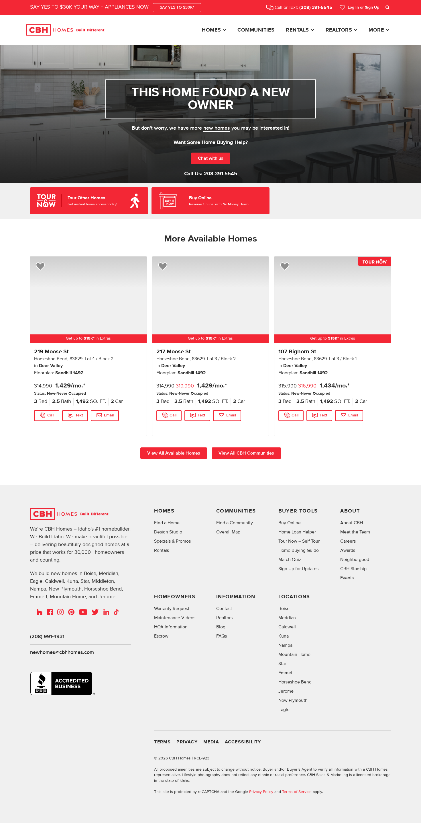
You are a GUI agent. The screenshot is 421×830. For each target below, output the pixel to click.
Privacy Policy (261, 791)
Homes (211, 30)
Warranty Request (171, 608)
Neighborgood (354, 559)
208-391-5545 (220, 174)
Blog (220, 627)
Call (50, 415)
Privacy (186, 742)
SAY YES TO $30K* (177, 7)
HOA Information (171, 627)
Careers (348, 541)
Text (79, 415)
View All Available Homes (173, 453)
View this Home (48, 426)
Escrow (161, 636)
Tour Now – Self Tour (299, 541)
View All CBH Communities (246, 453)
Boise (284, 608)
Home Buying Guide (298, 550)
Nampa (285, 645)
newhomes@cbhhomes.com (62, 652)
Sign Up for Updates (298, 569)
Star (282, 664)
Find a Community (234, 523)
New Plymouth (293, 700)
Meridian (287, 618)
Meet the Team (355, 532)
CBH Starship (353, 569)
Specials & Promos (172, 541)
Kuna (283, 636)
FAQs (221, 636)
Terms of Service (297, 791)
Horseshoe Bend (295, 682)
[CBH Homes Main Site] (65, 30)
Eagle (284, 709)
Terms (162, 742)
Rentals (297, 30)
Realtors (339, 30)
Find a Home (167, 523)
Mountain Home (294, 654)
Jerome (286, 691)
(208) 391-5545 (315, 8)
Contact (224, 608)
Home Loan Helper (297, 532)
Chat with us (210, 158)
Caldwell (287, 627)
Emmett (286, 673)
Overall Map (228, 532)
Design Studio (168, 532)
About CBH (351, 523)
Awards (347, 550)
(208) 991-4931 (47, 637)
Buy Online (289, 523)
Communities (255, 30)
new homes (216, 128)
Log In (363, 7)
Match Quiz (289, 559)
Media (211, 742)
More (376, 30)
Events (347, 578)
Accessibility (243, 742)
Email (109, 415)
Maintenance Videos (174, 618)
